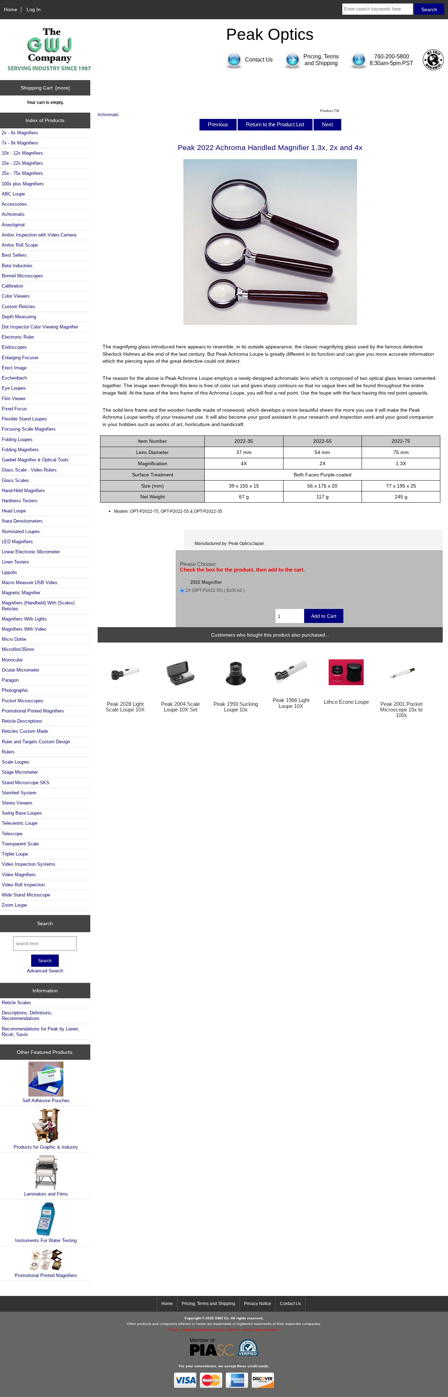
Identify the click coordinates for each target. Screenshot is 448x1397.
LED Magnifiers (17, 541)
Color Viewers (16, 296)
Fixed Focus (14, 408)
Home (10, 9)
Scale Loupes (15, 762)
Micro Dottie (14, 639)
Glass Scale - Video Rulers (29, 470)
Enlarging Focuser (20, 357)
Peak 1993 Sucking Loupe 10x (236, 706)
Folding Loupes (17, 439)
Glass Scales (15, 480)
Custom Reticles (18, 306)
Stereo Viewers (17, 803)
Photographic (15, 690)
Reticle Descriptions (22, 721)
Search (45, 923)
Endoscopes (14, 347)
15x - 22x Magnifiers (22, 163)
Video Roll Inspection (23, 884)
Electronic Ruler (18, 337)
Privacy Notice (257, 1303)
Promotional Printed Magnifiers (33, 711)
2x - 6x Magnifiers (20, 132)
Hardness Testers (19, 500)
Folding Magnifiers (20, 449)
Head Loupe (14, 510)
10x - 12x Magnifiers (22, 153)
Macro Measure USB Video (29, 582)
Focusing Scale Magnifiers (29, 429)
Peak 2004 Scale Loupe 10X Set (180, 706)
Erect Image (14, 367)
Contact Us (290, 1303)
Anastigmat (13, 224)
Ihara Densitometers (22, 521)
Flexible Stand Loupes (24, 418)
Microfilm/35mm (18, 649)
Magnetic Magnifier (21, 592)
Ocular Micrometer (20, 670)
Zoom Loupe (14, 905)
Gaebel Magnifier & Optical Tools (35, 459)
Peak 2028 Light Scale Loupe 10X (125, 706)
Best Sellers (14, 255)
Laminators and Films (46, 1194)
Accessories (14, 204)
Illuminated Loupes (21, 531)
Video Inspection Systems (28, 864)
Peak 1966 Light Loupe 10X (291, 703)
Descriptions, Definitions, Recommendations (27, 1015)
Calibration (12, 286)
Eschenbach (14, 378)
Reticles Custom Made (25, 731)
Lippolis (9, 572)
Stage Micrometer (20, 772)
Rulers (8, 751)
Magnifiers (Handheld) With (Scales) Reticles (38, 605)
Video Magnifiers (19, 874)
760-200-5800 (391, 56)
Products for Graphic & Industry (46, 1147)
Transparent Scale (20, 843)
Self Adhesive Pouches (46, 1100)
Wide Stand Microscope (26, 895)
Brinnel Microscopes (22, 275)
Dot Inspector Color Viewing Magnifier (40, 326)
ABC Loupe (13, 194)
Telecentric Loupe (19, 823)
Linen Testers (15, 562)
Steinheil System (19, 792)
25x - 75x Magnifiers (22, 173)
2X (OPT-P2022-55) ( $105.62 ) (215, 590)
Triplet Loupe (15, 854)
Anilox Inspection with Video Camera (39, 234)
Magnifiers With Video (24, 629)
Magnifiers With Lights (24, 619)
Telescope (12, 833)
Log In (34, 9)
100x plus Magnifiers (23, 183)
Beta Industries (17, 265)
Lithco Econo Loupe (346, 702)
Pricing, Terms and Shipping (208, 1303)
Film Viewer (14, 398)
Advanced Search (45, 970)
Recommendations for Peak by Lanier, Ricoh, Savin (40, 1031)
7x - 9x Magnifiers (20, 143)
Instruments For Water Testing (46, 1240)
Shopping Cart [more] (45, 88)
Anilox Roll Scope (20, 245)
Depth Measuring (19, 316)
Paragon (10, 680)
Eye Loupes (14, 388)
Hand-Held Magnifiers (23, 490)
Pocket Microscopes (22, 700)
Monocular (12, 659)
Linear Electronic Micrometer (31, 551)
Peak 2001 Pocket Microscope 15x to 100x (401, 709)
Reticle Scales (16, 1002)
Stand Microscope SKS (25, 782)
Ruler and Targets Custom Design (36, 741)
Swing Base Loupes (22, 813)
